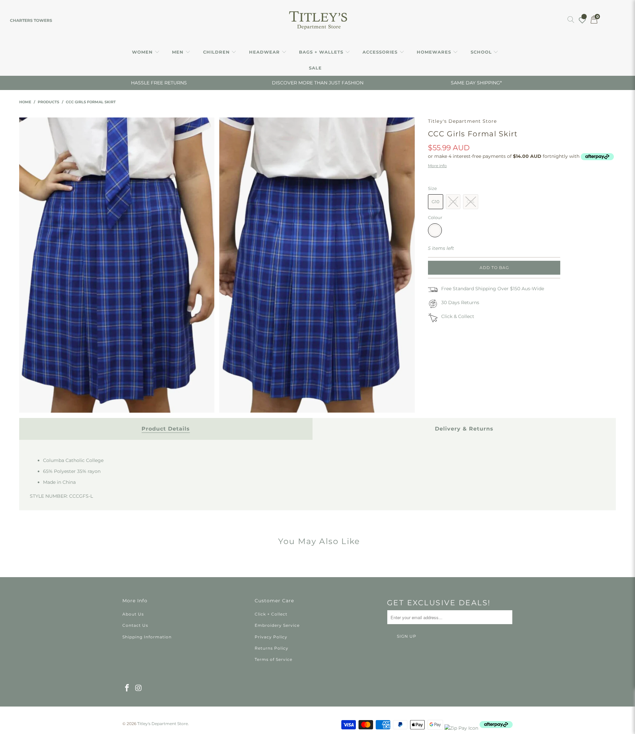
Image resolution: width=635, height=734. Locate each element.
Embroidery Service (277, 625)
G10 (436, 201)
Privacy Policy (271, 636)
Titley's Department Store (462, 121)
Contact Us (135, 625)
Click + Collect (271, 614)
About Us (133, 614)
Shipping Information (147, 636)
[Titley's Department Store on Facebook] (127, 688)
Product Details (166, 429)
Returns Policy (271, 648)
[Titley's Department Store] (318, 20)
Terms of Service (273, 659)
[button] (146, 52)
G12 (453, 201)
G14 (471, 201)
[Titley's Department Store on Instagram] (139, 688)
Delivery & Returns (464, 429)
